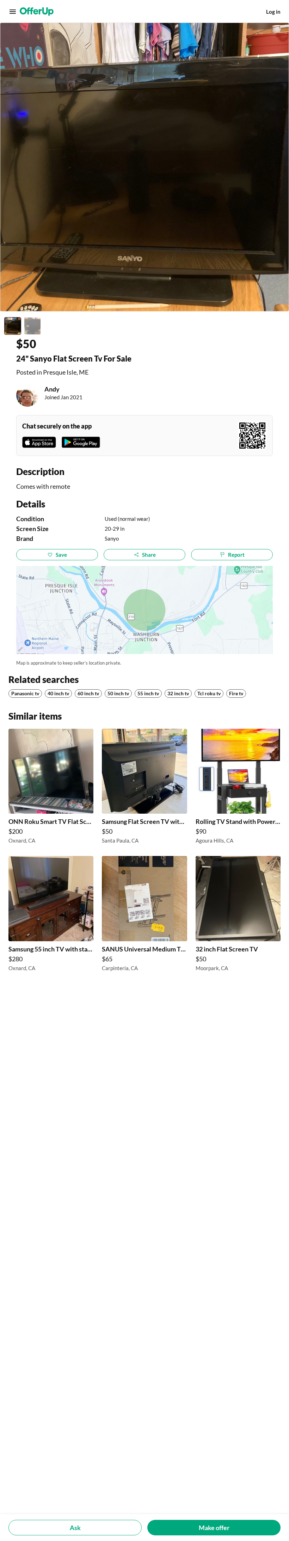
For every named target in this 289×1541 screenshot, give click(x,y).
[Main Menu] (12, 11)
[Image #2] (32, 326)
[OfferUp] (37, 11)
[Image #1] (12, 326)
